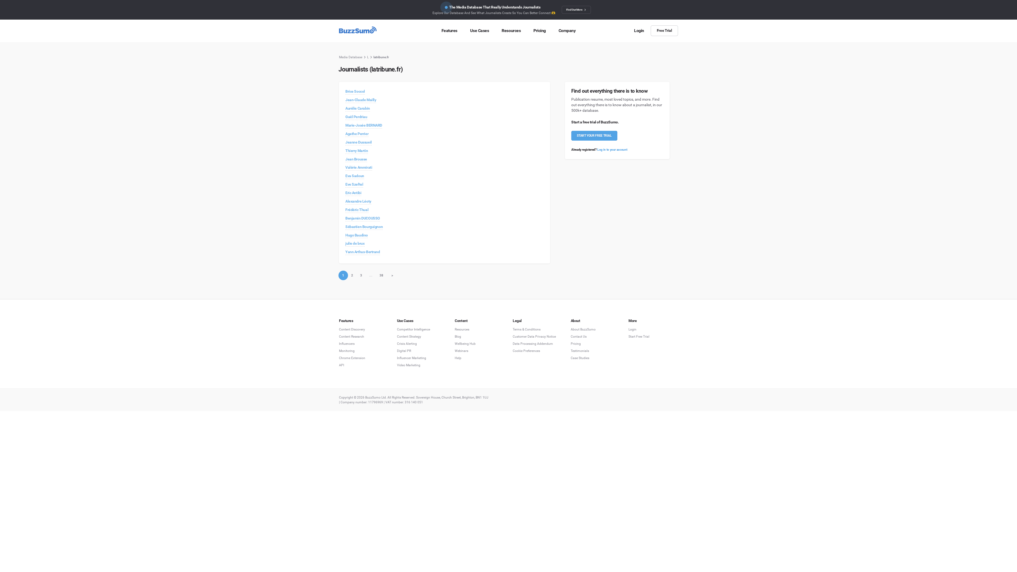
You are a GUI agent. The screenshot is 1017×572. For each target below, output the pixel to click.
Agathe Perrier (356, 134)
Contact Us (579, 336)
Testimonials (580, 351)
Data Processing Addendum (533, 344)
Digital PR (404, 351)
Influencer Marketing (411, 358)
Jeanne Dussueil (358, 142)
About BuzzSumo (583, 329)
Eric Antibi (353, 193)
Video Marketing (408, 365)
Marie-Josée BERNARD (363, 125)
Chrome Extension (352, 358)
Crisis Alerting (407, 344)
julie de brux (355, 243)
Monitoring (347, 351)
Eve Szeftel (354, 184)
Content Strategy (409, 336)
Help (458, 358)
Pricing (576, 344)
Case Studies (580, 358)
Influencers (347, 344)
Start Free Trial (638, 336)
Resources (462, 329)
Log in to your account (612, 149)
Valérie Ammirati (358, 167)
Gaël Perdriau (356, 117)
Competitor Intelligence (413, 329)
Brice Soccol (355, 91)
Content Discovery (352, 329)
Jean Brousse (356, 159)
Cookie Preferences (526, 351)
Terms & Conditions (527, 329)
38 (381, 275)
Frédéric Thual (356, 210)
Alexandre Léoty (358, 201)
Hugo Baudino (356, 235)
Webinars (461, 351)
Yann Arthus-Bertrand (362, 252)
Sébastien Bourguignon (364, 227)
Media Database (350, 57)
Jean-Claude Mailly (360, 100)
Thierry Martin (356, 151)
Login (632, 329)
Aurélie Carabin (357, 108)
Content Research (351, 336)
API (341, 365)
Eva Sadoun (354, 176)
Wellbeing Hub (465, 344)
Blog (458, 336)
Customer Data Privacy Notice (534, 336)
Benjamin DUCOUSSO (362, 218)
